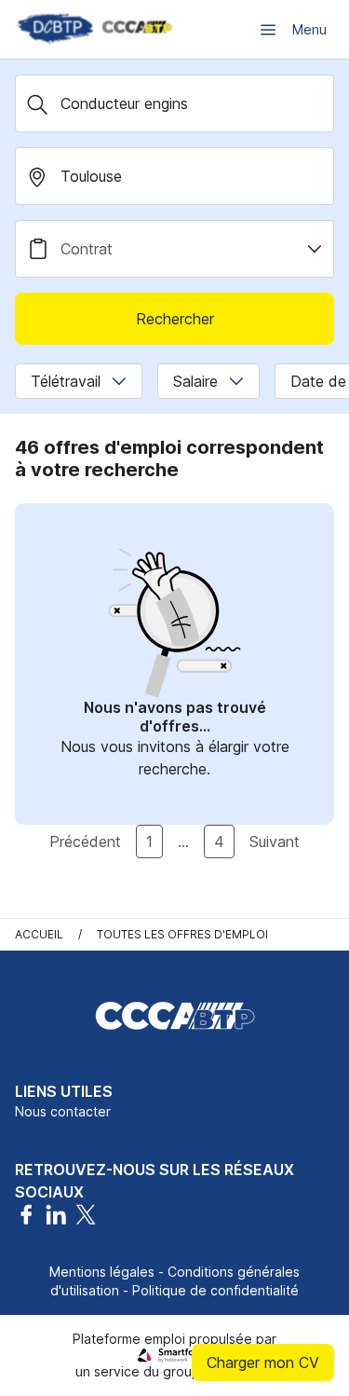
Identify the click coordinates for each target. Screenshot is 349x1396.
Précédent (85, 841)
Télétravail (66, 381)
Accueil (39, 934)
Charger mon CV (263, 1362)
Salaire (195, 381)
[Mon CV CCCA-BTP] (93, 29)
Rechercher (175, 318)
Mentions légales (101, 1272)
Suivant (274, 841)
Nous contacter (63, 1111)
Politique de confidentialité (215, 1290)
